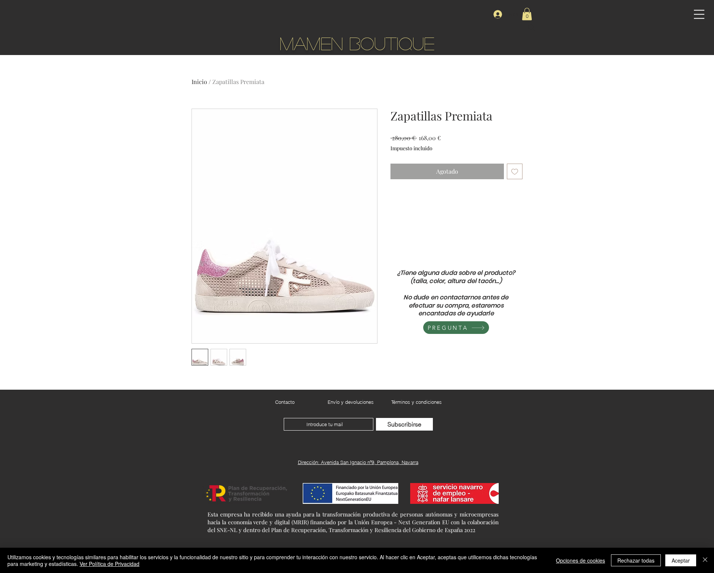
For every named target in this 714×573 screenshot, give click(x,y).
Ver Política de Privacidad (109, 563)
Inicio (199, 82)
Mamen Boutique (357, 43)
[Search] (531, 27)
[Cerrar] (705, 560)
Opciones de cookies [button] (580, 560)
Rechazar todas (635, 560)
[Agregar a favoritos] (514, 171)
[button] (699, 14)
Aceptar (681, 560)
